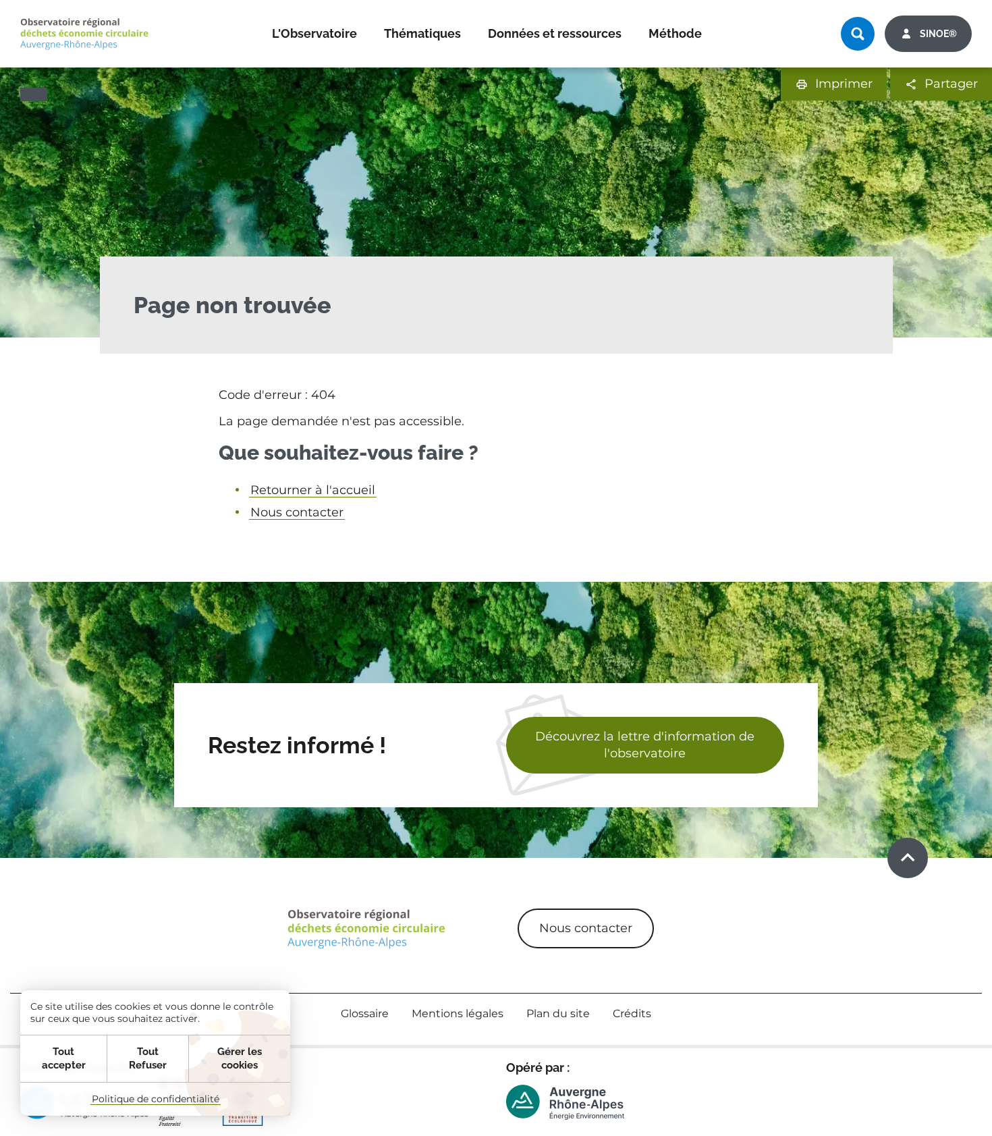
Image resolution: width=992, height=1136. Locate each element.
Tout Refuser (148, 1058)
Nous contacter (296, 512)
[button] (834, 84)
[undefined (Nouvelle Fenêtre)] (565, 1102)
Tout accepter (64, 1058)
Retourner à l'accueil (312, 490)
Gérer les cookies (239, 1058)
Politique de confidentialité (155, 1099)
